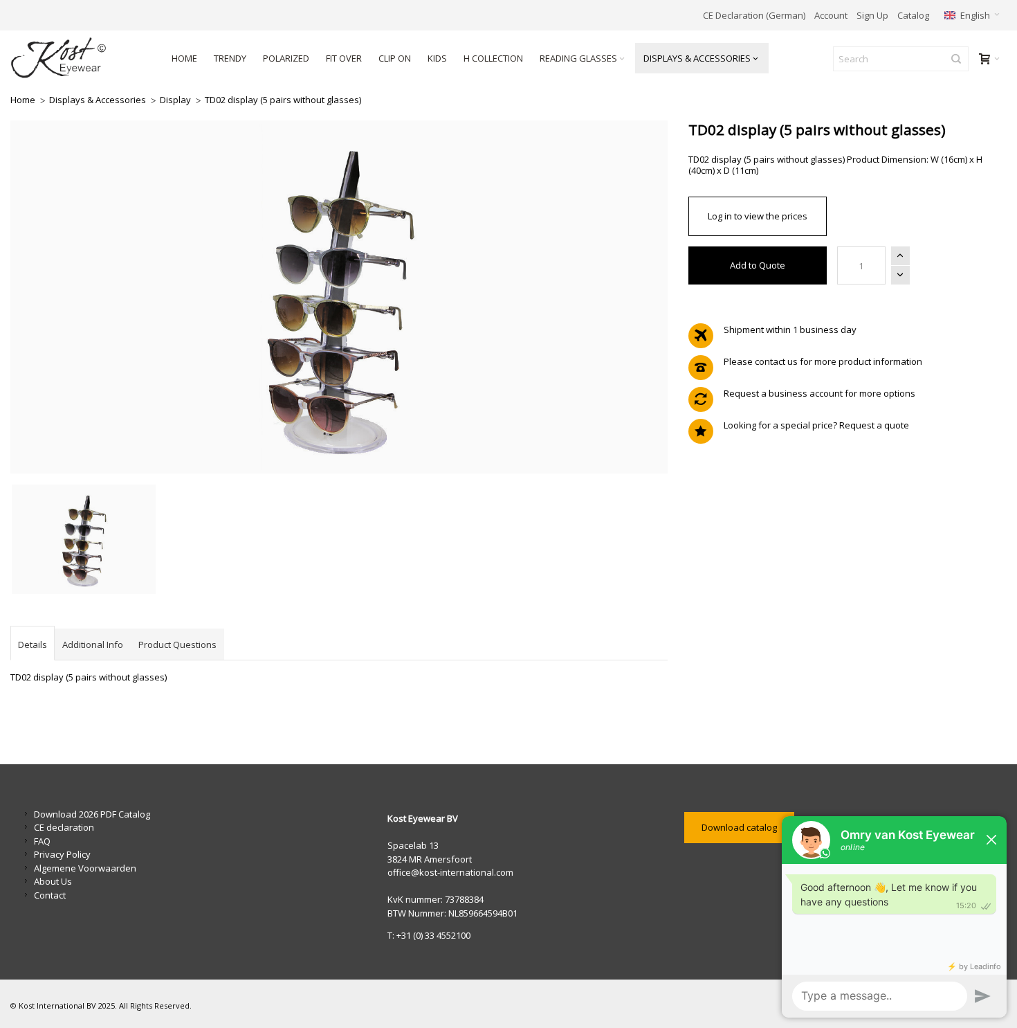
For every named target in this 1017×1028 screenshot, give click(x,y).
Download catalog (739, 827)
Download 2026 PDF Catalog (92, 814)
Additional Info (92, 644)
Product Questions (177, 644)
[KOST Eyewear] (79, 58)
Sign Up (872, 15)
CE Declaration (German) (754, 15)
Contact (50, 895)
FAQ (42, 841)
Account (831, 15)
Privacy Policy (62, 854)
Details (32, 644)
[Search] (956, 59)
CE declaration (64, 827)
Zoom (339, 297)
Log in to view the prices (757, 216)
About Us (53, 881)
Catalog (913, 15)
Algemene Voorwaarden (85, 868)
